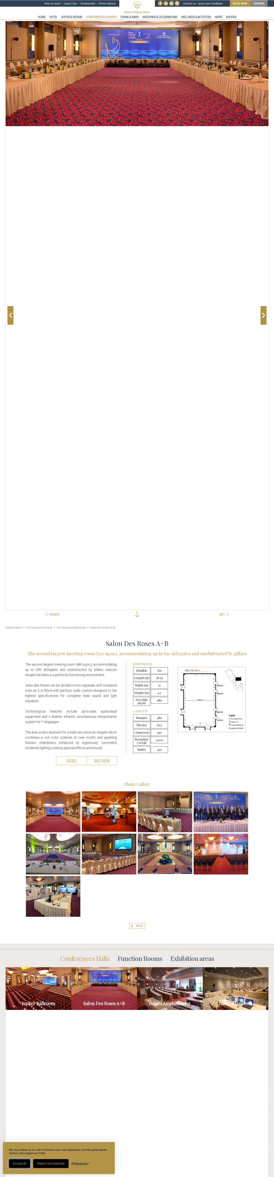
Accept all (19, 1163)
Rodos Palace (14, 627)
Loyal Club (70, 3)
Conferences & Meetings (71, 627)
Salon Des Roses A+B (102, 627)
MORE (38, 992)
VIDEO (71, 760)
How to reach (53, 3)
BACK (139, 925)
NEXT (222, 614)
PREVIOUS (54, 614)
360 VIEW (102, 760)
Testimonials (87, 3)
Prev (10, 315)
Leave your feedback (210, 3)
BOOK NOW (240, 3)
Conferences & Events (39, 627)
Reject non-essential (50, 1163)
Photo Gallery (107, 3)
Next (264, 315)
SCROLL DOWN (137, 603)
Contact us (189, 3)
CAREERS (258, 3)
